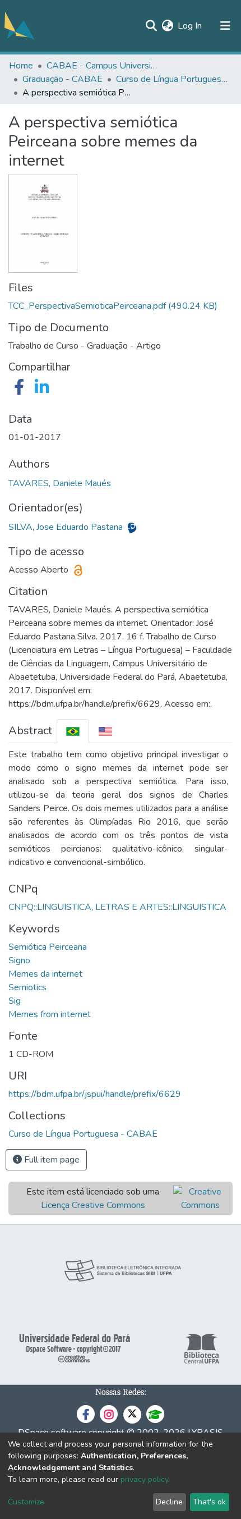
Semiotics (27, 987)
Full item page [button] (51, 1160)
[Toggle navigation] (225, 26)
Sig (14, 1001)
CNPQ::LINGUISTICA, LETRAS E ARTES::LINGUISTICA (117, 907)
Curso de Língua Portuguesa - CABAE (172, 79)
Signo (19, 960)
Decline (169, 1502)
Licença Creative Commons (93, 1205)
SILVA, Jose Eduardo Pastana (66, 527)
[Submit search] (151, 26)
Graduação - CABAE (62, 79)
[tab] (73, 731)
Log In (190, 26)
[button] (167, 26)
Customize (26, 1502)
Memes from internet (49, 1014)
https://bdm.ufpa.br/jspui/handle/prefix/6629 (94, 1094)
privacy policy (144, 1479)
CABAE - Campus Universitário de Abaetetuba (103, 66)
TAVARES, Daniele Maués (59, 483)
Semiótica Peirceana (47, 947)
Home (21, 66)
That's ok (209, 1502)
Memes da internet (45, 974)
